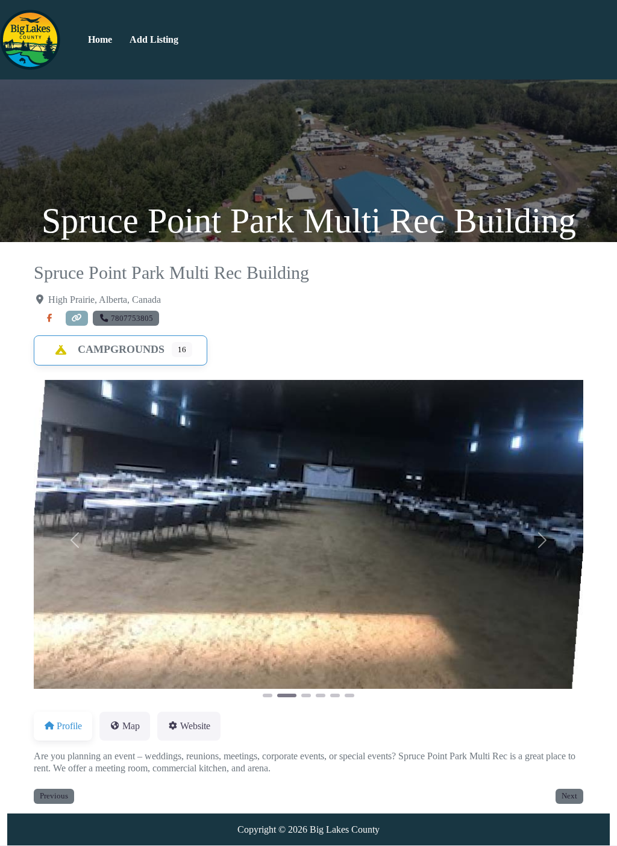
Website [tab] (195, 726)
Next (569, 795)
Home (100, 39)
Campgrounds (121, 349)
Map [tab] (131, 726)
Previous (54, 795)
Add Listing (154, 39)
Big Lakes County (345, 829)
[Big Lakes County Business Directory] (30, 38)
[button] (75, 540)
